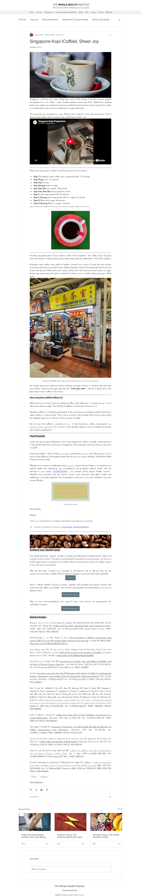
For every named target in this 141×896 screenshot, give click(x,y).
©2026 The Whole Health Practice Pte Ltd (69, 895)
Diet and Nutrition (50, 19)
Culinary (34, 777)
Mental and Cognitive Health (75, 19)
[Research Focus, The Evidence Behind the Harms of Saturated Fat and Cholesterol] (70, 822)
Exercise (34, 19)
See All (119, 809)
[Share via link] (47, 790)
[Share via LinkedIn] (42, 790)
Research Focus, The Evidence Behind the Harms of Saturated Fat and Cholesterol (70, 836)
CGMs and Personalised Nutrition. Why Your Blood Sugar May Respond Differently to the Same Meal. (33, 836)
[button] (119, 20)
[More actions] (110, 34)
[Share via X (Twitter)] (36, 790)
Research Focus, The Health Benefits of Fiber (106, 836)
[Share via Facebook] (31, 790)
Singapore (44, 777)
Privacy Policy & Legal (69, 890)
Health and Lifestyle (100, 19)
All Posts (22, 19)
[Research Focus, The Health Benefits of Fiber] (106, 822)
